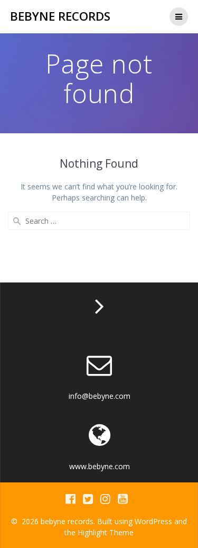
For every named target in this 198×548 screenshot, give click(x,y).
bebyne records (60, 16)
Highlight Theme (106, 532)
